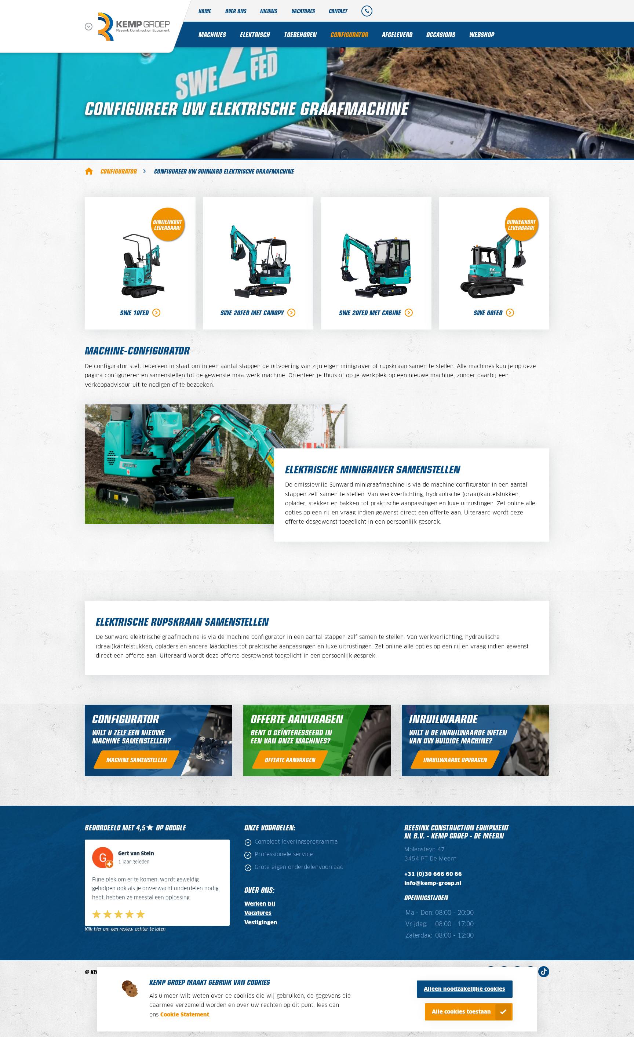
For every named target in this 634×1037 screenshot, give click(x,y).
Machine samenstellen (136, 759)
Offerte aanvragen (290, 759)
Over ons (235, 11)
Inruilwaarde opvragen (455, 759)
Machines (212, 34)
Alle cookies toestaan (461, 1012)
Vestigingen (260, 922)
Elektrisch (255, 34)
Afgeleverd (397, 34)
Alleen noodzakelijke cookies (464, 989)
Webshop (481, 34)
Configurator (349, 34)
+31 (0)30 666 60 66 (433, 874)
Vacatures (303, 11)
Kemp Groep (89, 171)
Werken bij (259, 904)
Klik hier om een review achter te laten (125, 929)
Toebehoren (300, 34)
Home (204, 11)
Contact (338, 11)
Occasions (440, 34)
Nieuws (268, 11)
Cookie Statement (184, 1015)
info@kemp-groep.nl (433, 883)
